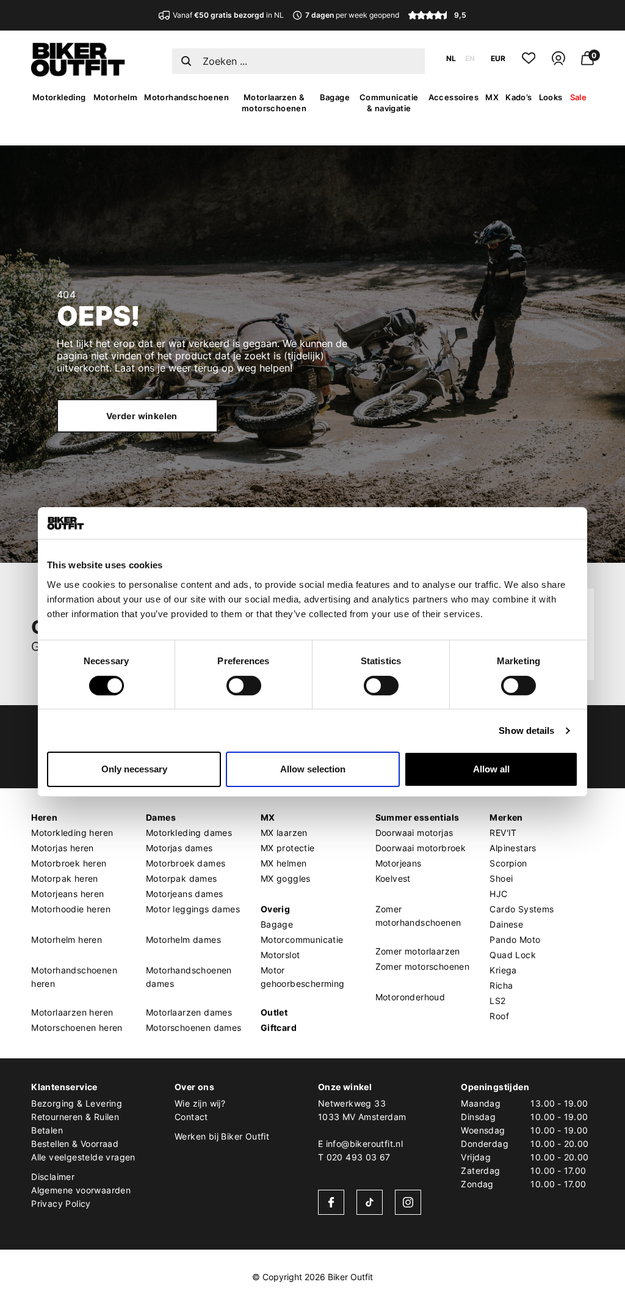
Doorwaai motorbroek (420, 848)
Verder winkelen (142, 416)
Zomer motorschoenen (422, 966)
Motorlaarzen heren (72, 1012)
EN (470, 58)
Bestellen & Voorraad (74, 1143)
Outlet (274, 1012)
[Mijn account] (558, 63)
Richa (501, 985)
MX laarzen (284, 832)
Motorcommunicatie (302, 939)
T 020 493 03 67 (354, 1157)
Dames (161, 817)
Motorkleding (59, 97)
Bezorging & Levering (76, 1103)
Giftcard (279, 1027)
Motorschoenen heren (77, 1027)
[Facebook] (331, 1202)
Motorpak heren (64, 878)
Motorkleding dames (189, 832)
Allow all (491, 769)
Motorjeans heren (67, 893)
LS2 (497, 1000)
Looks (551, 97)
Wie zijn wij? (200, 1103)
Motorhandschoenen (186, 97)
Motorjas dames (179, 848)
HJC (498, 893)
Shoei (501, 878)
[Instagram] (408, 1202)
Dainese (506, 924)
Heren (44, 817)
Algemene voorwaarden (81, 1190)
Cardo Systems (522, 909)
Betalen (47, 1130)
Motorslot (280, 955)
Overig (275, 909)
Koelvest (393, 878)
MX (492, 97)
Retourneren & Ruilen (75, 1117)
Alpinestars (513, 848)
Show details (526, 730)
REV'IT (503, 832)
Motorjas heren (62, 848)
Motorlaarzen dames (189, 1012)
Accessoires (453, 97)
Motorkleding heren (72, 832)
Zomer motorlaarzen (417, 951)
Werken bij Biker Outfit (222, 1136)
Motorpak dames (181, 878)
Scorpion (508, 863)
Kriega (503, 970)
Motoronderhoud (410, 997)
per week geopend (352, 15)
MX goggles (286, 878)
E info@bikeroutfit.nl (360, 1143)
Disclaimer (52, 1176)
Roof (499, 1016)
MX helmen (284, 863)
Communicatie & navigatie (389, 102)
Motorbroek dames (185, 863)
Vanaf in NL (228, 15)
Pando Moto (515, 939)
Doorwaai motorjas (414, 832)
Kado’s (518, 97)
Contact (191, 1117)
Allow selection (312, 769)
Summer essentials (417, 817)
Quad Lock (513, 955)
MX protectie (288, 848)
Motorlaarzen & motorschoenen (274, 102)
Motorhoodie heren (70, 909)
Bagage (335, 97)
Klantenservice (64, 1087)
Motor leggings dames (193, 909)
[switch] (243, 685)
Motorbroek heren (68, 863)
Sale (578, 97)
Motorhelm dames (183, 939)
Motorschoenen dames (194, 1027)
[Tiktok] (369, 1202)
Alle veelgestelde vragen (83, 1157)
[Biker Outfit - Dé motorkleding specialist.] (78, 73)
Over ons (194, 1087)
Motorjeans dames (184, 893)
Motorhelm (115, 97)
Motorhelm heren (66, 939)
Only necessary (134, 769)
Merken (506, 817)
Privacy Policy (61, 1203)
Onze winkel (345, 1087)
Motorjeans (398, 863)
